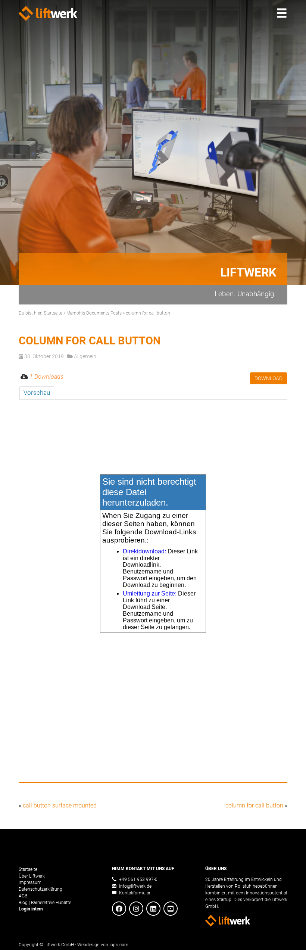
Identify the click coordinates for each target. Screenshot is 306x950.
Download (268, 378)
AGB (23, 896)
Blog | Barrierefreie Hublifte (45, 902)
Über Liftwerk (32, 876)
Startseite (53, 313)
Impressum (30, 882)
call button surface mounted (60, 805)
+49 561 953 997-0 (137, 879)
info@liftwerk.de (135, 886)
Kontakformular (134, 893)
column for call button (254, 805)
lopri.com (118, 944)
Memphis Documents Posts (94, 313)
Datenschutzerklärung (40, 889)
